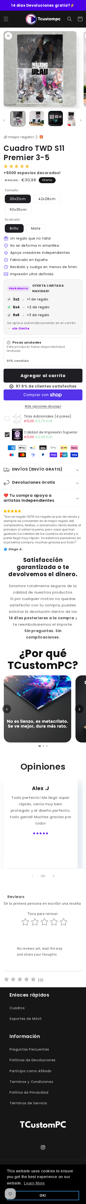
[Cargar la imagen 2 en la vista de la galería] (36, 118)
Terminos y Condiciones (31, 1081)
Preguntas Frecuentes (29, 1049)
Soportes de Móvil (25, 1018)
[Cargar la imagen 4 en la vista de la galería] (74, 118)
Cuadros (17, 1008)
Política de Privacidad (29, 1092)
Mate (36, 228)
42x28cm (47, 199)
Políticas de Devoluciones (33, 1060)
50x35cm (18, 209)
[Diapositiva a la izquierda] (32, 876)
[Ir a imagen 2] (43, 746)
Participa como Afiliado (31, 1071)
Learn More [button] (34, 1183)
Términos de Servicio (28, 1103)
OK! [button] (43, 1195)
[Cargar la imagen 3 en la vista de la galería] (55, 118)
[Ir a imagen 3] (47, 746)
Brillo (14, 228)
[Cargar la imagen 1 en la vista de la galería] (18, 118)
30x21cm (18, 199)
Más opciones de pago (43, 406)
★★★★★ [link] (40, 833)
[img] (20, 980)
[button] (6, 19)
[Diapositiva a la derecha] (80, 120)
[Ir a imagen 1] (39, 746)
